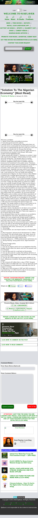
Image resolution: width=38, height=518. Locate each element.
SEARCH (28, 48)
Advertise (7, 504)
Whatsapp (12, 286)
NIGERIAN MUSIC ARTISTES (18, 33)
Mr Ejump (11, 96)
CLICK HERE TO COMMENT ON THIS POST (14, 340)
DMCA (14, 503)
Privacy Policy (21, 503)
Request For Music (17, 504)
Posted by (4, 96)
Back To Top (31, 406)
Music (13, 19)
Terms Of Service (29, 504)
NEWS (8, 23)
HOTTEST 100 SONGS (7, 28)
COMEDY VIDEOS (21, 30)
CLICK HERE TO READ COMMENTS (12, 344)
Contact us (29, 503)
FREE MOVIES (17, 23)
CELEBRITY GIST (30, 28)
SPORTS (19, 28)
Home (7, 19)
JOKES (11, 30)
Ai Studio (20, 19)
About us (8, 503)
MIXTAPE (27, 23)
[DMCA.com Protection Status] (19, 498)
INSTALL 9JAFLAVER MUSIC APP (18, 25)
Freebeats (29, 19)
